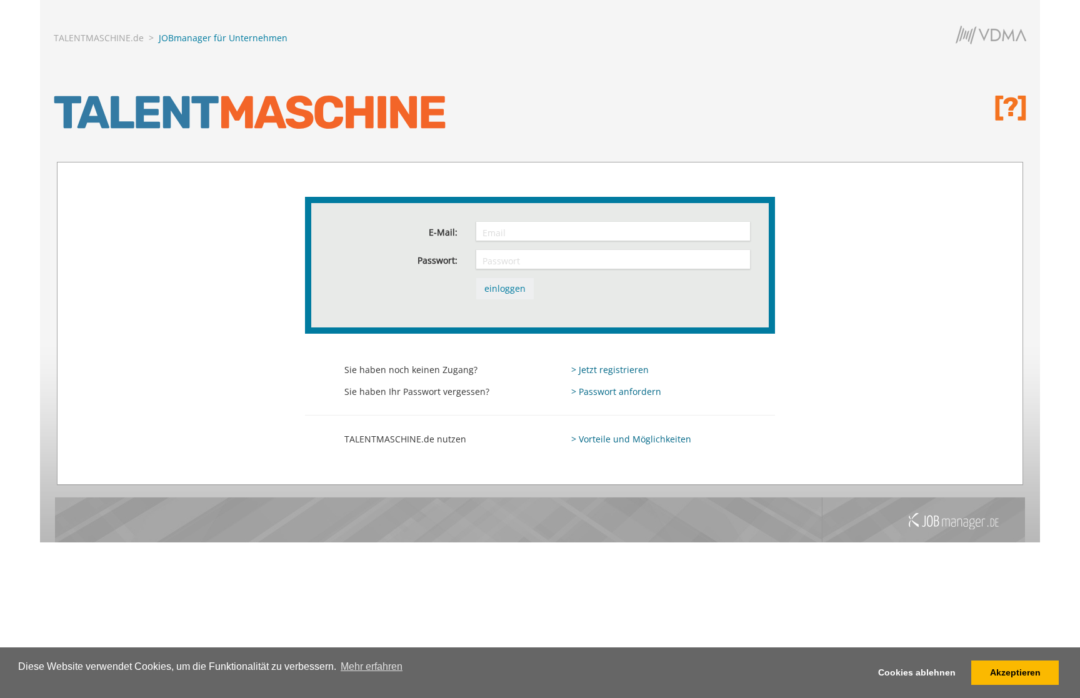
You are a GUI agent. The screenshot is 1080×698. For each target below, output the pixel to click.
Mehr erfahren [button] (371, 666)
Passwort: (438, 260)
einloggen (505, 288)
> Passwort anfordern (616, 391)
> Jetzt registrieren (610, 370)
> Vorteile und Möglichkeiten (631, 439)
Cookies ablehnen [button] (917, 672)
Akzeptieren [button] (1015, 672)
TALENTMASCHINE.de (99, 38)
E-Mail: (443, 232)
